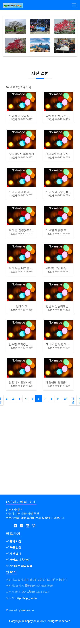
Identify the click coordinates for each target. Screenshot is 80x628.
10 (65, 398)
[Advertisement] (40, 453)
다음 (72, 400)
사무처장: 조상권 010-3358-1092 (27, 591)
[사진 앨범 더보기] (72, 20)
